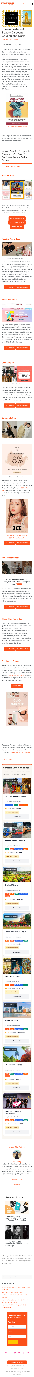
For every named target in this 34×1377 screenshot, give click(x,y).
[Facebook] (10, 1352)
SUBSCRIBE (13, 1342)
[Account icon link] (32, 4)
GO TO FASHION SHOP (17, 222)
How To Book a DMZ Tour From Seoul (12, 1292)
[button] (23, 4)
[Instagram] (6, 1352)
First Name (12, 1322)
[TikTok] (23, 1352)
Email (10, 1332)
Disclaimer (26, 1372)
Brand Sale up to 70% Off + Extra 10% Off (17, 576)
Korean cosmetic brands (15, 675)
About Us (7, 1372)
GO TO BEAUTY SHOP (17, 218)
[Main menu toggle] (28, 4)
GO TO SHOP (10, 287)
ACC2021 (19, 584)
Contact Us (17, 1374)
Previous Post (17, 1179)
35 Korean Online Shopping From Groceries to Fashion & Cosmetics (16, 1218)
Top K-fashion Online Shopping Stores (17, 126)
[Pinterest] (28, 1352)
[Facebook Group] (15, 1352)
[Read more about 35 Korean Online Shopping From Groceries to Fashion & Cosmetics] (17, 1207)
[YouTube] (19, 1352)
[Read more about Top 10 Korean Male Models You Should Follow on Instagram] (17, 1232)
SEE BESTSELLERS (17, 226)
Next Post (17, 1184)
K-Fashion (5, 39)
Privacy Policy (16, 1372)
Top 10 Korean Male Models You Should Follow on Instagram (16, 1244)
